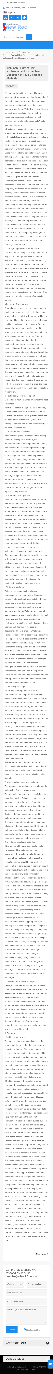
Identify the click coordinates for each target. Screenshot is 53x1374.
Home (5, 52)
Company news (25, 52)
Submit (11, 1329)
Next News (41, 1254)
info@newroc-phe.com (16, 3)
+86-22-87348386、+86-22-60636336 (21, 8)
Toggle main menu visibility (49, 45)
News (13, 52)
